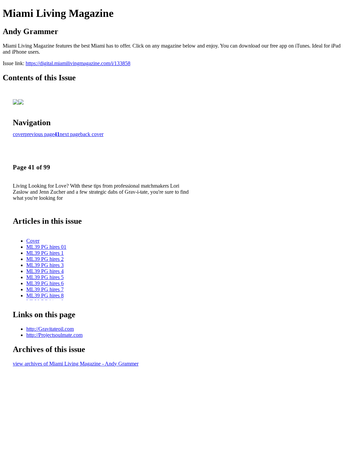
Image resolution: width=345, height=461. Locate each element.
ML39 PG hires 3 (45, 265)
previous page (39, 134)
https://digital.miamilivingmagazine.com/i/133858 (78, 63)
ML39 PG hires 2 (45, 259)
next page (70, 134)
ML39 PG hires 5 (45, 277)
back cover (91, 134)
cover (19, 134)
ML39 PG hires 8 (45, 295)
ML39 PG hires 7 (45, 289)
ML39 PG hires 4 (45, 271)
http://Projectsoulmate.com (54, 335)
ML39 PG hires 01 (46, 247)
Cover (32, 241)
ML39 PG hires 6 (45, 283)
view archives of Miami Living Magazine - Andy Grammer (75, 364)
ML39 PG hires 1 (45, 253)
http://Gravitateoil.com (50, 329)
